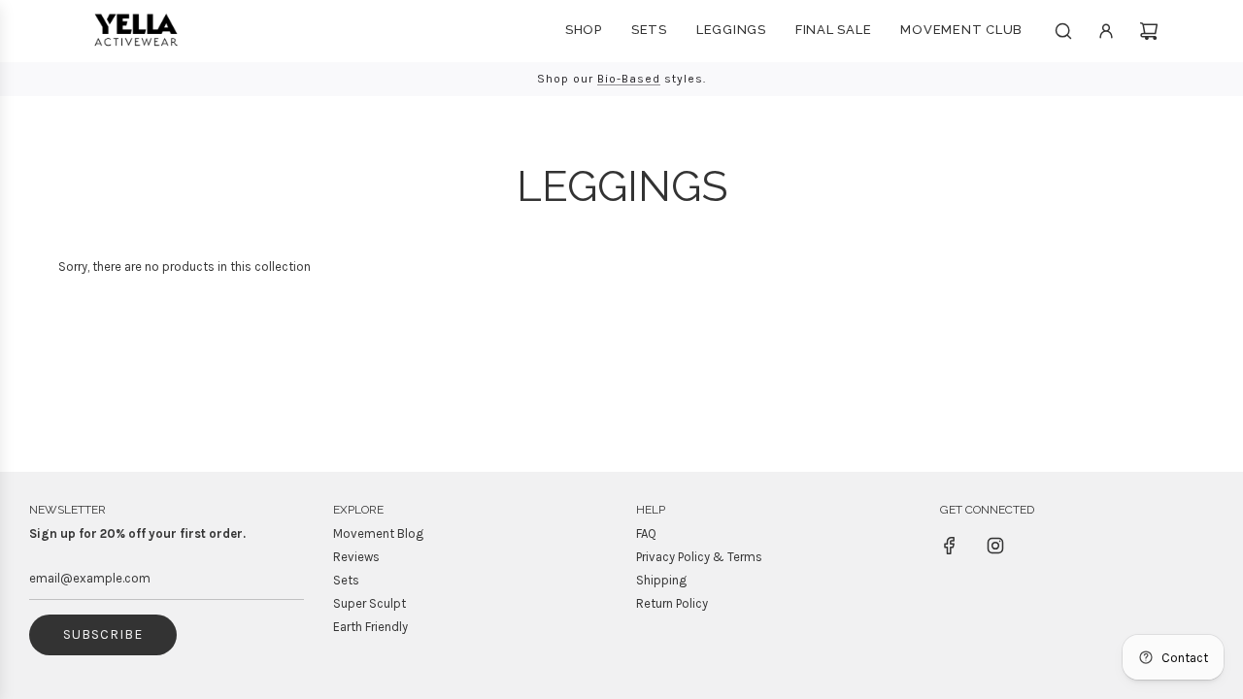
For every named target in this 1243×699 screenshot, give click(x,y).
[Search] (1063, 31)
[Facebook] (949, 545)
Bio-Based (628, 78)
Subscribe (103, 634)
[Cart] (1148, 31)
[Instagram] (995, 545)
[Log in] (1106, 31)
